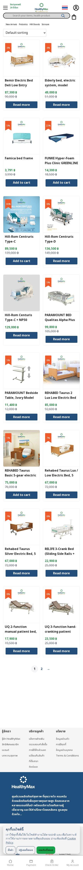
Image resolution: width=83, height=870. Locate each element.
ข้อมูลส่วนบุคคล (64, 750)
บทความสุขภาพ (10, 756)
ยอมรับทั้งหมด (45, 850)
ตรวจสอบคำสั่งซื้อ (38, 744)
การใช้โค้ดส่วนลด (37, 750)
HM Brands (35, 24)
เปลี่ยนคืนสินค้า (36, 756)
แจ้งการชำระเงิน (36, 739)
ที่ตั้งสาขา (33, 761)
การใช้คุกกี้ (61, 744)
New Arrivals (11, 24)
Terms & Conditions (67, 756)
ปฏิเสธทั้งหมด (26, 850)
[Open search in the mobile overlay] (36, 14)
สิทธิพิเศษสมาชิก (10, 744)
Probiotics (23, 24)
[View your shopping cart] (74, 17)
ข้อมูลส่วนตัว (62, 739)
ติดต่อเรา (33, 767)
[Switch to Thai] (65, 8)
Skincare (45, 24)
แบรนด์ (5, 750)
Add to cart (21, 182)
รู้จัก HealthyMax (11, 739)
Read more (21, 105)
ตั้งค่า (10, 850)
